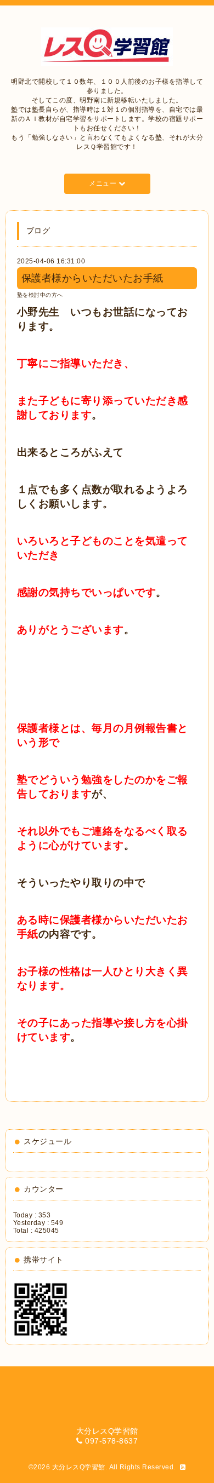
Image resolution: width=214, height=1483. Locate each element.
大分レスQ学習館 (78, 1467)
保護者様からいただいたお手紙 (92, 278)
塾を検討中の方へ (40, 295)
